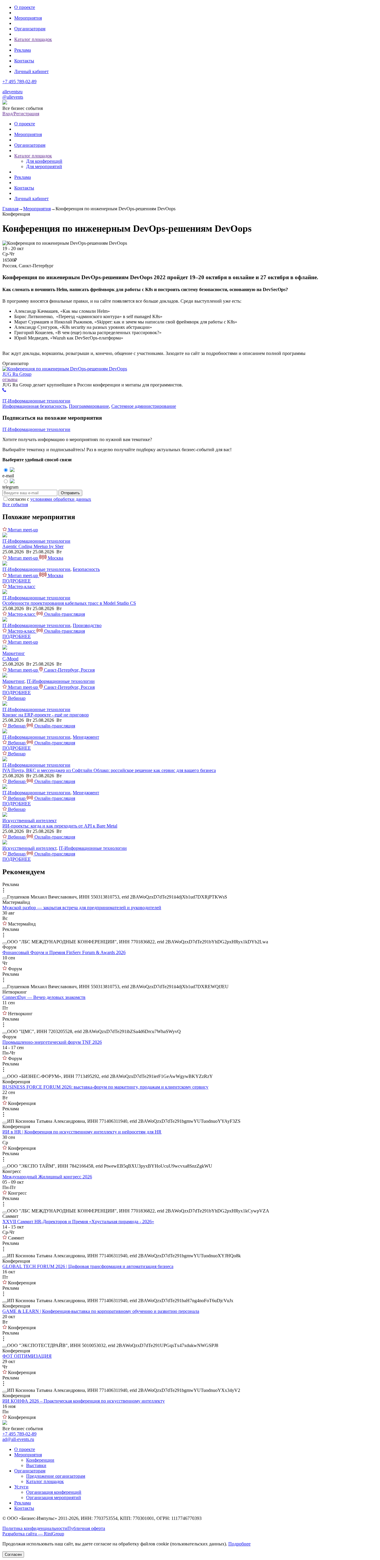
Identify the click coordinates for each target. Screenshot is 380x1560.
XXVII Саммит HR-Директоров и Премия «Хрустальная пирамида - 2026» (78, 1221)
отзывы (10, 379)
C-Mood (10, 658)
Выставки (36, 1465)
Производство (87, 625)
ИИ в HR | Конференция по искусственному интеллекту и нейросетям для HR (82, 1131)
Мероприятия (28, 17)
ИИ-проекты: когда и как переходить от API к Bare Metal (59, 825)
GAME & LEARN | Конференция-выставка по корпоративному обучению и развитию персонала (100, 1311)
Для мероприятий (44, 166)
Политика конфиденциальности (34, 1528)
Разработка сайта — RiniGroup (33, 1533)
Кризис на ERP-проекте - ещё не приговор (45, 714)
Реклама (22, 50)
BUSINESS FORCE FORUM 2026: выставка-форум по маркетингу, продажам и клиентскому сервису (105, 1087)
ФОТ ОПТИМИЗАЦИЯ (27, 1356)
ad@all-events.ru (18, 1439)
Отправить (70, 493)
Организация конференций (53, 1492)
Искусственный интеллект (29, 820)
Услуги (21, 1486)
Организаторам (29, 28)
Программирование (89, 406)
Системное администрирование (143, 406)
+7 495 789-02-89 (19, 81)
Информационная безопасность (34, 406)
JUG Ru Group (16, 374)
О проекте (24, 7)
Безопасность (86, 569)
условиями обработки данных (60, 499)
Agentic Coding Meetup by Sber (33, 546)
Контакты (24, 60)
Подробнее (239, 1543)
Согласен (13, 1554)
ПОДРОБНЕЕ (16, 580)
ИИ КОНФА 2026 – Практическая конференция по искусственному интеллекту (83, 1400)
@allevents (12, 97)
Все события (15, 504)
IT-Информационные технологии (36, 400)
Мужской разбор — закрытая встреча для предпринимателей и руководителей (81, 907)
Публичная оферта (86, 1528)
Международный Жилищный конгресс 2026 (47, 1176)
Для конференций (44, 161)
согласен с (49, 499)
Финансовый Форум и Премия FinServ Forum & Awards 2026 (64, 952)
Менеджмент (86, 737)
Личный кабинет (31, 71)
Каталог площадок (33, 39)
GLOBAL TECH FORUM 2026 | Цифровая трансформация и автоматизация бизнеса (87, 1266)
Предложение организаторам (55, 1476)
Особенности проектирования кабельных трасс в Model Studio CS (69, 603)
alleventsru (12, 91)
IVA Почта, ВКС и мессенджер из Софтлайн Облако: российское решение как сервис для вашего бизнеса (109, 770)
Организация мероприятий (53, 1497)
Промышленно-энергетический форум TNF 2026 (52, 1042)
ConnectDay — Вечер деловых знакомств (44, 997)
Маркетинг (13, 653)
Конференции (40, 1460)
